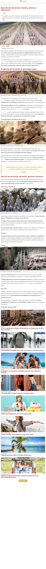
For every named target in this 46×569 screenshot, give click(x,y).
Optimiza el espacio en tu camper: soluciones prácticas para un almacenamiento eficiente (19, 476)
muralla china (19, 109)
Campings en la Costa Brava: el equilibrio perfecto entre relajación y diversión (21, 371)
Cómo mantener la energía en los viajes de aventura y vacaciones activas (22, 350)
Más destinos (4, 453)
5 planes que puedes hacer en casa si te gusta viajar (16, 414)
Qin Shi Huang (4, 112)
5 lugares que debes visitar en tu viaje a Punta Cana (16, 455)
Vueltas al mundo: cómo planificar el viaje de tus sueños (17, 434)
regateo (26, 283)
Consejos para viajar (11, 4)
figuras (3, 159)
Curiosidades (3, 4)
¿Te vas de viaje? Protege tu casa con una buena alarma (17, 393)
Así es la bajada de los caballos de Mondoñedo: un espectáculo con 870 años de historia (22, 329)
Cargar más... (23, 480)
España (2, 326)
